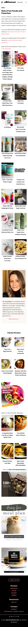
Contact (14, 609)
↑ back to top (14, 580)
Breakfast (14, 588)
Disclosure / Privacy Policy (14, 611)
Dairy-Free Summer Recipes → (18, 469)
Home (3, 7)
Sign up (14, 602)
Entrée (14, 590)
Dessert (14, 593)
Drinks (14, 595)
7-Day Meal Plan (6, 48)
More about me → (14, 319)
